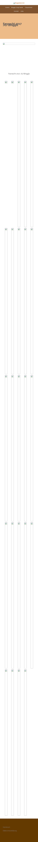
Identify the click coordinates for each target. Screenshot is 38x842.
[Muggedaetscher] (19, 3)
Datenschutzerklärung (10, 831)
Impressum (6, 827)
